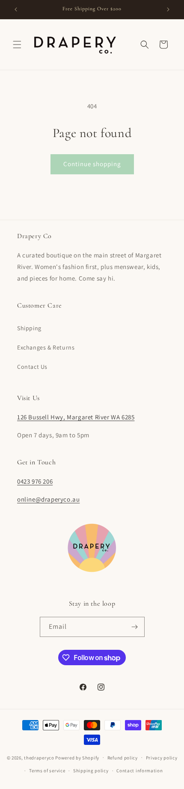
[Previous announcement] (15, 9)
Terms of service (47, 771)
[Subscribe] (134, 627)
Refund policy (122, 758)
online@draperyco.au (48, 499)
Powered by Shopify (77, 757)
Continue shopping (92, 164)
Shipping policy (91, 771)
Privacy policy (162, 758)
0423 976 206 (35, 481)
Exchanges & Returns (45, 347)
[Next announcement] (168, 9)
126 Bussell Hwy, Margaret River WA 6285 (75, 417)
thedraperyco (39, 757)
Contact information (139, 771)
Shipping (29, 328)
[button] (17, 44)
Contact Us (32, 367)
